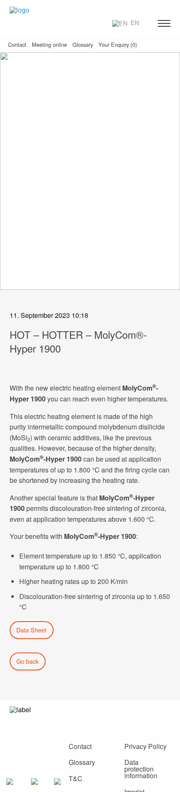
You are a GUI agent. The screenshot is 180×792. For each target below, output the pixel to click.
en (134, 22)
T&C (75, 778)
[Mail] (75, 715)
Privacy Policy (145, 746)
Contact (80, 746)
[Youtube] (131, 715)
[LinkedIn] (113, 715)
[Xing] (94, 715)
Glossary (82, 762)
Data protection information (140, 768)
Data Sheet (31, 629)
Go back (27, 661)
